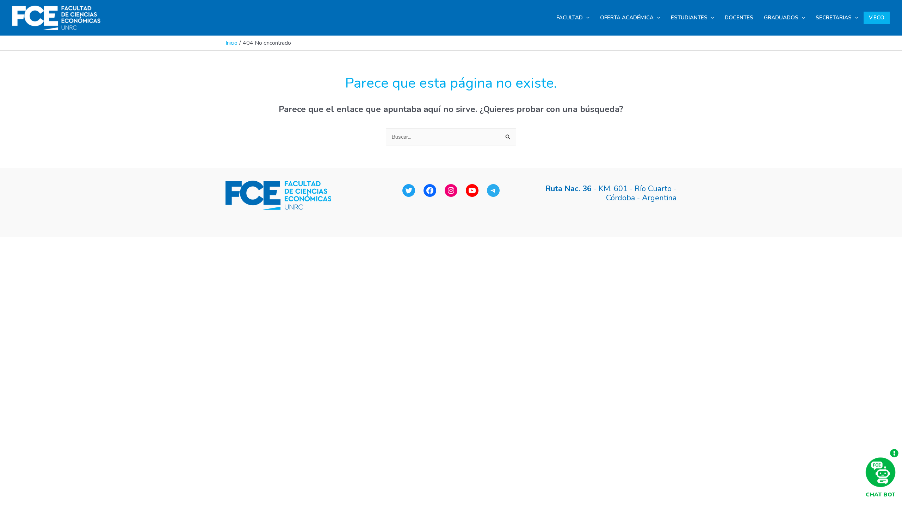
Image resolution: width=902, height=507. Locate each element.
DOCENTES (739, 17)
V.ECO (876, 17)
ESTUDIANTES (689, 17)
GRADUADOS (781, 17)
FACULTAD (569, 17)
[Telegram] (493, 190)
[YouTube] (472, 190)
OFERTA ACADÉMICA (627, 17)
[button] (586, 18)
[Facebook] (430, 190)
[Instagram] (451, 190)
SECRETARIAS (834, 17)
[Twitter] (408, 190)
